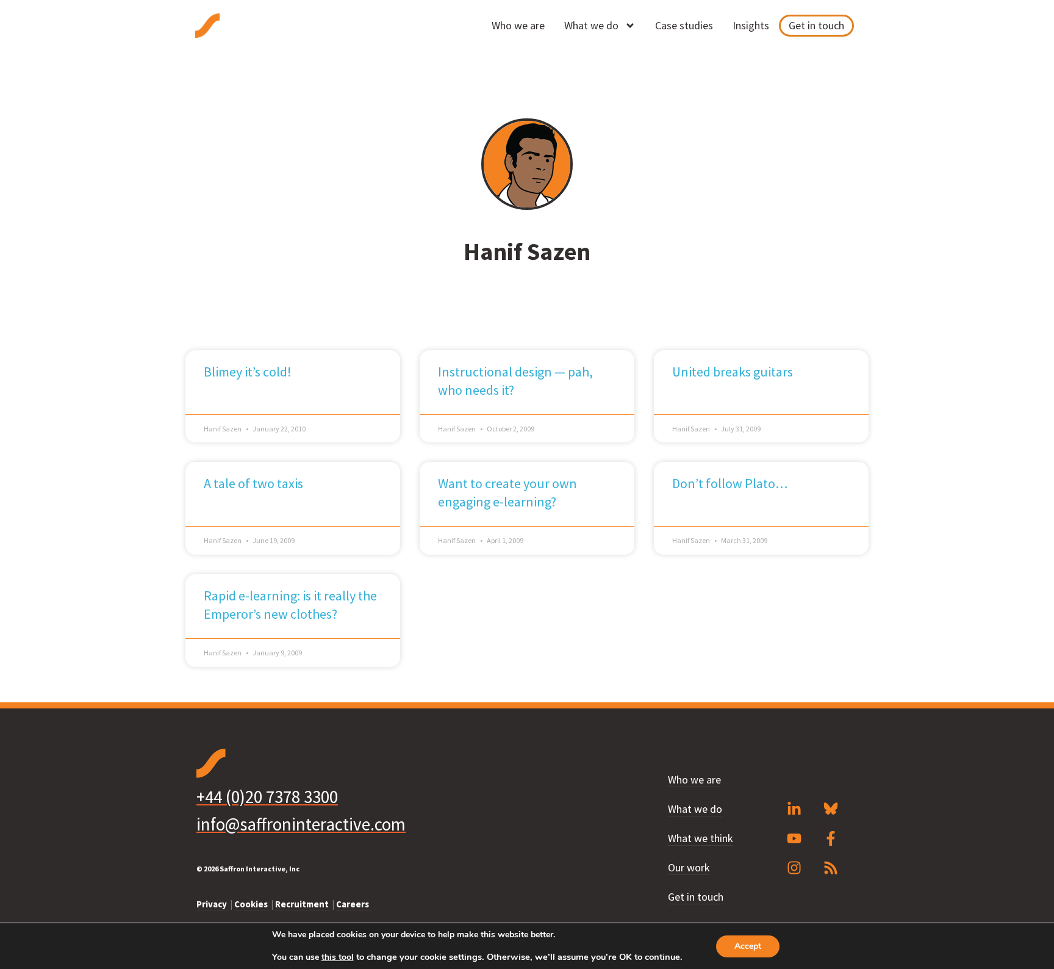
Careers (353, 904)
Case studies (684, 25)
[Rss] (830, 867)
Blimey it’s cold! (248, 371)
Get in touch (816, 25)
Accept (747, 946)
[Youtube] (794, 838)
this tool (337, 957)
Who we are (518, 25)
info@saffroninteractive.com (301, 824)
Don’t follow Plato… (730, 483)
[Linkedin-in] (794, 809)
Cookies (252, 904)
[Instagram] (794, 867)
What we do (591, 25)
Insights (751, 25)
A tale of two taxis (253, 483)
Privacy (212, 904)
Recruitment (303, 904)
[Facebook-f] (830, 838)
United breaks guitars (732, 371)
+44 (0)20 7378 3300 (267, 796)
